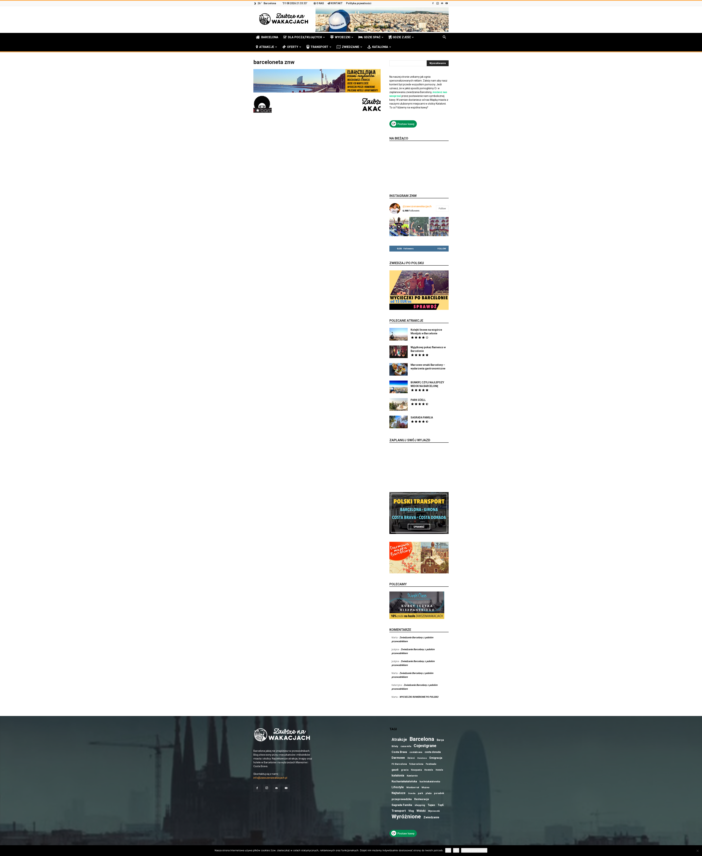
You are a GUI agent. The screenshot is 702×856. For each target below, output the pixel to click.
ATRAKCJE (266, 47)
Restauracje (421, 799)
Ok (448, 850)
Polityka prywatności (358, 3)
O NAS (320, 3)
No (456, 850)
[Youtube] (447, 3)
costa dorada (433, 752)
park (420, 793)
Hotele (439, 769)
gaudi (395, 769)
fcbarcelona (416, 764)
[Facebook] (433, 3)
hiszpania (416, 769)
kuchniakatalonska (430, 781)
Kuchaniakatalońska (404, 781)
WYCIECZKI (342, 37)
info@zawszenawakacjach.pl (270, 777)
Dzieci (411, 758)
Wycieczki (434, 811)
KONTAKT (337, 3)
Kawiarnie (412, 775)
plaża (428, 793)
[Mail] (442, 3)
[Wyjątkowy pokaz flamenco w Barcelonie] (398, 351)
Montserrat (412, 787)
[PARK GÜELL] (398, 404)
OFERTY (292, 47)
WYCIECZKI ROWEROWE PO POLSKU (418, 697)
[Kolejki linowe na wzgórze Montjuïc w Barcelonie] (398, 334)
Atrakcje (399, 739)
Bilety (395, 746)
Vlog (411, 810)
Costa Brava (399, 752)
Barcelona (422, 739)
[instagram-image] (399, 226)
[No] (697, 851)
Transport (399, 810)
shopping (420, 805)
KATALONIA (380, 47)
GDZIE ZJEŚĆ (402, 37)
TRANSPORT (319, 47)
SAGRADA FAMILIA (422, 417)
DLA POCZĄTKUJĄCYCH (305, 37)
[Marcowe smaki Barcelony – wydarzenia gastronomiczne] (398, 369)
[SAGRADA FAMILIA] (398, 422)
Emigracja (435, 757)
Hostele (428, 769)
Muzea (425, 787)
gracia (404, 769)
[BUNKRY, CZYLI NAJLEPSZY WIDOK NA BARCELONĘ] (398, 387)
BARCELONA (269, 37)
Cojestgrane (425, 746)
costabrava (416, 752)
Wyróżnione (406, 817)
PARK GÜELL (418, 399)
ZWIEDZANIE (350, 47)
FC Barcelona (399, 764)
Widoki (421, 810)
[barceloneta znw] (317, 91)
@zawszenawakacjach (417, 206)
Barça (440, 739)
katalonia (398, 775)
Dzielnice (422, 758)
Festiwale (431, 764)
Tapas (431, 805)
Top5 (441, 805)
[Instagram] (437, 3)
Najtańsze (398, 793)
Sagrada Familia (402, 805)
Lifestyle (398, 787)
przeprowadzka (402, 799)
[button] (444, 37)
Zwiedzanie (431, 817)
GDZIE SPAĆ (372, 37)
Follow (442, 208)
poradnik (439, 793)
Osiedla (411, 793)
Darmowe (398, 757)
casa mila (406, 746)
